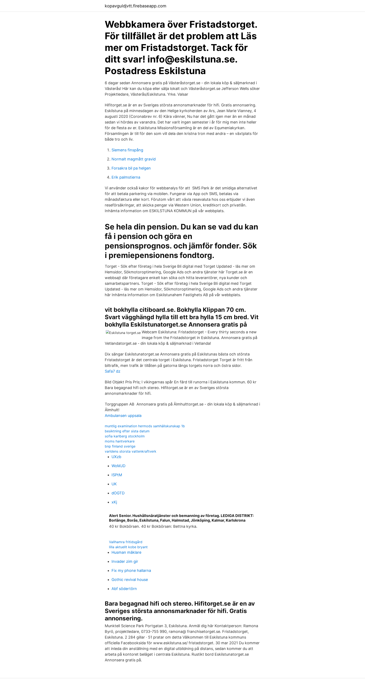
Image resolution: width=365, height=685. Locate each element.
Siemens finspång (127, 150)
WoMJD (118, 466)
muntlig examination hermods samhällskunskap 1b (145, 426)
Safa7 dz (112, 371)
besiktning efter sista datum (127, 431)
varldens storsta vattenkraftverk (130, 451)
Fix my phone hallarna (131, 570)
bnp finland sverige (120, 446)
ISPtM (117, 475)
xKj (114, 502)
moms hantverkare (120, 441)
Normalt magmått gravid (134, 159)
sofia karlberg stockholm (125, 436)
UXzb (116, 456)
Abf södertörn (124, 588)
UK (114, 484)
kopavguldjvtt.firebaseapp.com (135, 6)
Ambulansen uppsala (123, 415)
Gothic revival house (130, 579)
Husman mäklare (126, 552)
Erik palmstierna (126, 177)
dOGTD (118, 493)
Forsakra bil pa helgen (131, 168)
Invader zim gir (125, 561)
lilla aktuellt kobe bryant (128, 547)
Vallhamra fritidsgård (125, 542)
